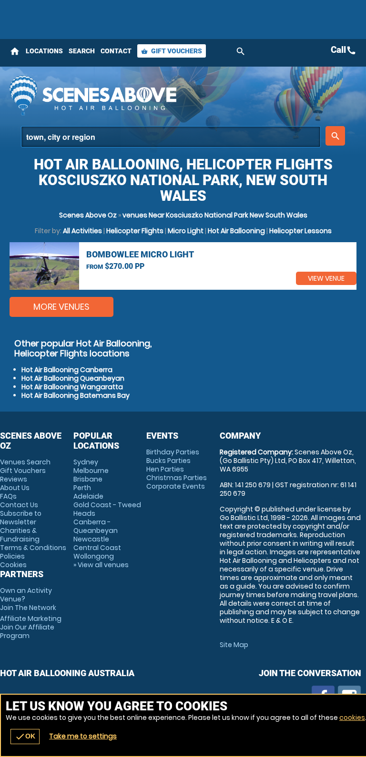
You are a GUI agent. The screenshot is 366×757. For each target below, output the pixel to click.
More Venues (61, 307)
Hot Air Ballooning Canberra (66, 369)
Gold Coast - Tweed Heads (107, 509)
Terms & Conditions (33, 547)
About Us (15, 487)
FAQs (8, 496)
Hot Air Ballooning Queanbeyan (72, 378)
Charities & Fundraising (20, 535)
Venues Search (25, 462)
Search (82, 51)
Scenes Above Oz (88, 215)
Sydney (85, 462)
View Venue (326, 278)
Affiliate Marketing (30, 627)
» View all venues (101, 565)
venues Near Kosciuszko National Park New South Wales (214, 215)
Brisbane (87, 479)
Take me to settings (83, 736)
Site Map (234, 644)
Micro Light (185, 231)
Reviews (13, 479)
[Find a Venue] (171, 136)
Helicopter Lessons (300, 231)
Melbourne (91, 470)
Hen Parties (165, 469)
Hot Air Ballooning (236, 231)
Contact (116, 51)
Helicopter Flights (134, 231)
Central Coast (97, 547)
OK (25, 736)
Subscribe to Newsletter (20, 518)
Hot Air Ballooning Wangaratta (72, 387)
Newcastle (91, 539)
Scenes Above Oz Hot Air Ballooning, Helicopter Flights (122, 95)
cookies (352, 717)
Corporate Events (175, 486)
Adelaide (88, 496)
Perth (82, 487)
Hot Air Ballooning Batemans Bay (75, 395)
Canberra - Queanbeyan (95, 526)
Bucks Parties (168, 460)
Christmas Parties (176, 477)
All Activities (82, 231)
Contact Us (19, 505)
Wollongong (93, 556)
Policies (12, 556)
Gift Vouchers (171, 51)
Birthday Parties (172, 452)
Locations (44, 51)
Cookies (13, 565)
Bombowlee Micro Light (140, 254)
